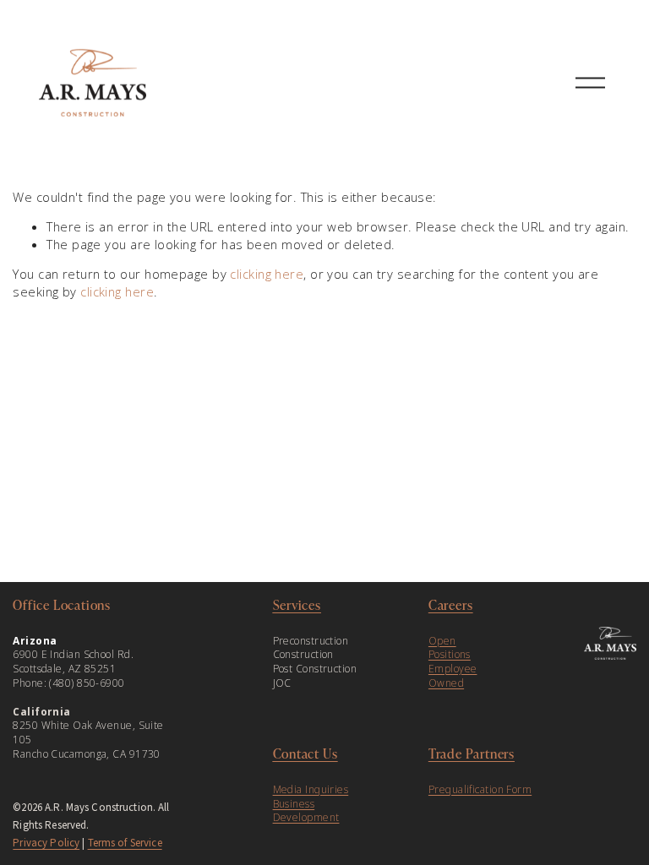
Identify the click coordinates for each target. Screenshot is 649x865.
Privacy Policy (46, 842)
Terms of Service (125, 842)
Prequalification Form (480, 790)
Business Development (306, 811)
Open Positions (449, 648)
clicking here (266, 273)
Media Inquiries (311, 790)
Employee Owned (452, 676)
